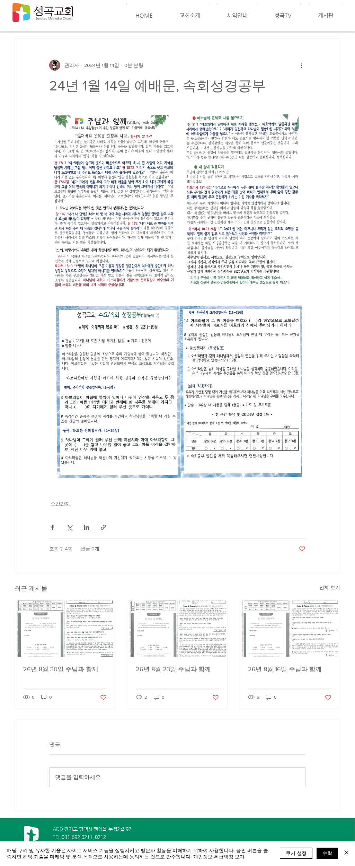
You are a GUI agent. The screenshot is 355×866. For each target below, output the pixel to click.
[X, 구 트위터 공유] (69, 527)
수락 (327, 852)
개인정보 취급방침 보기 (219, 856)
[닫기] (346, 853)
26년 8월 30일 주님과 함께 (60, 669)
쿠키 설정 (296, 852)
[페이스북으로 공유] (52, 527)
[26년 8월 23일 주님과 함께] (177, 629)
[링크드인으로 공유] (86, 527)
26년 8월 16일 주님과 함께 (285, 669)
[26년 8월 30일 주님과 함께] (65, 629)
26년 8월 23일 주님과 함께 (173, 669)
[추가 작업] (301, 65)
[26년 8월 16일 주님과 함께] (290, 629)
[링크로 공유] (103, 527)
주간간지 (60, 503)
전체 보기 (329, 587)
